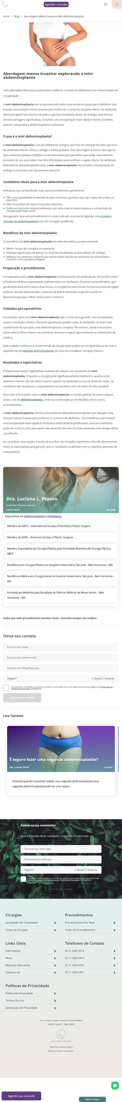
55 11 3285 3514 (74, 951)
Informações (13, 951)
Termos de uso (106, 687)
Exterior (110, 678)
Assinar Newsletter (61, 889)
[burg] (117, 4)
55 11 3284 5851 (74, 972)
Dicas (9, 958)
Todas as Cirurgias (17, 930)
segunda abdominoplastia (38, 351)
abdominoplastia (34, 516)
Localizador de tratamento (22, 922)
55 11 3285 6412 (74, 958)
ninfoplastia (54, 516)
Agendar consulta (56, 4)
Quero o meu (92, 1099)
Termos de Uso (15, 1000)
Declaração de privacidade (22, 1008)
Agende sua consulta (21, 1096)
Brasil (98, 678)
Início (6, 16)
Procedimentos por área (80, 922)
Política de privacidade (19, 993)
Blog (16, 16)
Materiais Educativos (18, 965)
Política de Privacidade (20, 688)
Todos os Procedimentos (80, 930)
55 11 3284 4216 (74, 965)
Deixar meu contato (22, 697)
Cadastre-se (13, 972)
